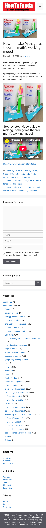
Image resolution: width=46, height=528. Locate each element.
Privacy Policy (9, 463)
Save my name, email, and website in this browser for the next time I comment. (23, 253)
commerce (7, 302)
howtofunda (24, 174)
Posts (5, 501)
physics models (11, 385)
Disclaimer (7, 461)
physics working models (15, 389)
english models (11, 349)
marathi (8, 374)
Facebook (7, 480)
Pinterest (7, 485)
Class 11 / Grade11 (15, 396)
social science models (14, 429)
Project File (10, 403)
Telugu (8, 440)
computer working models (16, 331)
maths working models (20, 177)
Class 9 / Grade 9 (10, 174)
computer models (12, 327)
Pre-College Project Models (17, 393)
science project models (15, 407)
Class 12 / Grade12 (15, 400)
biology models (11, 313)
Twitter (6, 482)
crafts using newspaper (17, 345)
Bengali (8, 309)
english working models (15, 352)
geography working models (16, 360)
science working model (15, 411)
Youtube (6, 477)
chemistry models (12, 320)
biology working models (15, 317)
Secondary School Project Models (19, 414)
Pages (6, 504)
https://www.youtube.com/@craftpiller (19, 164)
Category (7, 507)
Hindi (7, 363)
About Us (7, 458)
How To (8, 367)
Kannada (9, 371)
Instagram (7, 488)
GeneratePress (34, 525)
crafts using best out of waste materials (24, 338)
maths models (11, 378)
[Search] (38, 283)
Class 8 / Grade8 (31, 171)
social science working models (18, 433)
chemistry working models (16, 324)
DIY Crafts (9, 335)
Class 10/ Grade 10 (14, 171)
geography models (13, 356)
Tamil (7, 436)
